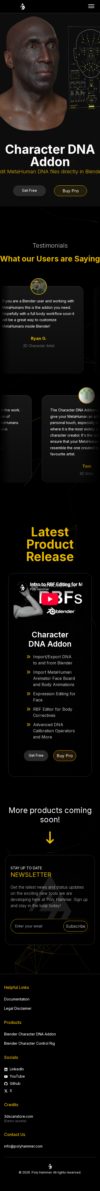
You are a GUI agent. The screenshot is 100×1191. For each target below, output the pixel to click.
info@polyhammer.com (23, 1146)
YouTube (17, 1076)
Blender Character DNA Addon (30, 1034)
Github (15, 1083)
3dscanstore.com (18, 1116)
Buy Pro (71, 190)
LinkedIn (17, 1069)
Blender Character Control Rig (29, 1043)
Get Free (29, 190)
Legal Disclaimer (18, 1008)
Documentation (16, 999)
